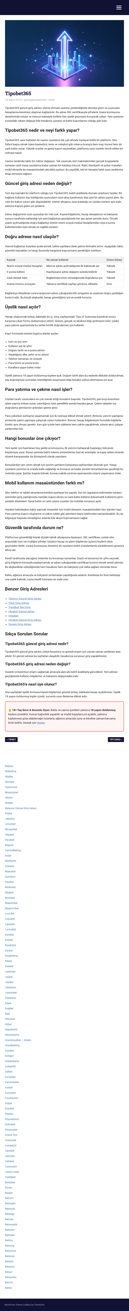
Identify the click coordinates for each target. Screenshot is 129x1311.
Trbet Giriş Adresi (18, 603)
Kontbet (9, 934)
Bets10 (9, 1282)
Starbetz (9, 866)
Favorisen (10, 1092)
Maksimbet (11, 903)
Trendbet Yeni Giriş (19, 607)
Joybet (9, 976)
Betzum (9, 1198)
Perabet (9, 882)
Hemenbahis (12, 1034)
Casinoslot (11, 1166)
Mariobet (10, 897)
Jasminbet (11, 992)
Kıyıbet (9, 950)
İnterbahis (10, 997)
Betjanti (9, 845)
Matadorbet (11, 792)
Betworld (10, 1208)
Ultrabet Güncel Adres (21, 611)
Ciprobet (9, 1150)
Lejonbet (10, 924)
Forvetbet (10, 1077)
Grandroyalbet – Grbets (18, 1040)
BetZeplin (10, 1203)
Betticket (10, 1235)
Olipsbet (9, 834)
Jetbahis (10, 818)
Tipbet (13, 740)
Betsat (8, 1272)
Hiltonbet (10, 1018)
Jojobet (9, 982)
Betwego (10, 1213)
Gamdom (10, 876)
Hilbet (8, 1024)
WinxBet (9, 781)
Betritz (8, 1287)
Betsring (9, 1245)
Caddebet (10, 1177)
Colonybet (10, 1140)
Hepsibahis (11, 1029)
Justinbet (10, 971)
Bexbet (9, 1192)
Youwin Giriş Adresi (19, 624)
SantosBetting (13, 850)
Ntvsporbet (11, 829)
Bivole (8, 1187)
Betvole (9, 1219)
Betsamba (10, 1277)
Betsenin (10, 1266)
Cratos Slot (11, 1134)
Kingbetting (11, 955)
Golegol (9, 1055)
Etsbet (8, 1103)
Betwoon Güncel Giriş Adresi (20, 808)
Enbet (8, 855)
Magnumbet (12, 908)
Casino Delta (12, 1171)
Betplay (9, 766)
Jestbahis (10, 987)
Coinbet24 (10, 1145)
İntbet (8, 1003)
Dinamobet (11, 1129)
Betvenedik (11, 1224)
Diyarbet (9, 839)
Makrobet (10, 871)
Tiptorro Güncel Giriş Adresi (24, 598)
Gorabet (9, 1050)
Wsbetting (10, 771)
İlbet (7, 1013)
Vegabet (13, 615)
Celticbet (10, 1156)
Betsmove (10, 1250)
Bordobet (10, 1182)
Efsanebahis (12, 1119)
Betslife (9, 1261)
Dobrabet (10, 1124)
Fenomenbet (12, 1082)
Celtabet (9, 1161)
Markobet (10, 887)
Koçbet (9, 939)
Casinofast (11, 787)
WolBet (9, 802)
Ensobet (9, 1108)
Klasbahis (10, 945)
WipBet (9, 776)
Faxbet (9, 1087)
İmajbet (9, 1008)
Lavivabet (10, 929)
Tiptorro (115, 740)
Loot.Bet (9, 913)
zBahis (9, 797)
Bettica (9, 1240)
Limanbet (10, 823)
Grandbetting (12, 1045)
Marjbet (9, 892)
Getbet (8, 1071)
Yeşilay (41, 722)
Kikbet (8, 961)
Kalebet (9, 966)
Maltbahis (10, 860)
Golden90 (10, 1066)
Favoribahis (11, 1098)
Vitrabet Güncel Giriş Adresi (24, 620)
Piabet (8, 813)
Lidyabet (10, 918)
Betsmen (10, 1256)
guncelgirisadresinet (35, 99)
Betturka (9, 1229)
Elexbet (9, 1113)
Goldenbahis (12, 1061)
